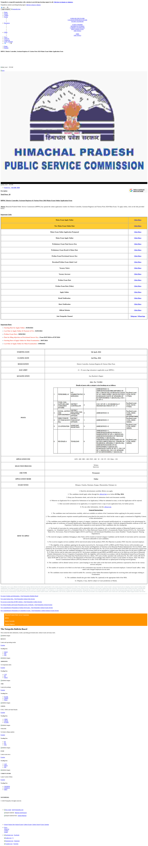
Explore (3, 645)
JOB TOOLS (77, 31)
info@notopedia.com (17, 809)
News (5, 37)
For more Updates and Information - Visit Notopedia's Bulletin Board (19, 596)
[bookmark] (2, 70)
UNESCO (7, 788)
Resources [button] (7, 23)
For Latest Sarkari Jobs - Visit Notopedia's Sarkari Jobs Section (18, 599)
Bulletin (6, 48)
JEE (5, 653)
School (6, 14)
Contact (6, 830)
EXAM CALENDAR (77, 21)
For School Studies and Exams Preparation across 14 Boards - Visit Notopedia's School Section (26, 604)
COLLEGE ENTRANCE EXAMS (77, 20)
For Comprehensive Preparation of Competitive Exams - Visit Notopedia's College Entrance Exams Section (30, 610)
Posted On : (12, 187)
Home (5, 12)
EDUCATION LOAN (77, 29)
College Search (36, 824)
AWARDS (7, 786)
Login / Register (8, 41)
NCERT (6, 722)
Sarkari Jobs (11, 824)
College (6, 15)
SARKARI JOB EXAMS (77, 18)
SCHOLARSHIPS (77, 24)
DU (5, 743)
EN (4, 7)
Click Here (137, 220)
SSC (5, 655)
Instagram (17, 841)
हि (7, 7)
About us (6, 38)
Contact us (7, 40)
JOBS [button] (5, 32)
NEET (6, 652)
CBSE (6, 719)
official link (103, 494)
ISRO (5, 789)
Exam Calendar (45, 824)
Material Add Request (21, 812)
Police (5, 700)
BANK (6, 697)
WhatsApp (141, 316)
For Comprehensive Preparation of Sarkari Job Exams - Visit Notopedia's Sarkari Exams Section (27, 607)
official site (107, 507)
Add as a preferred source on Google (138, 190)
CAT (5, 674)
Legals (6, 832)
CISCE (6, 721)
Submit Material (22, 815)
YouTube (15, 844)
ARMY (6, 698)
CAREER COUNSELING (77, 27)
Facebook (16, 835)
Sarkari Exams (19, 824)
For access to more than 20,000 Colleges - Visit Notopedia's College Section (21, 602)
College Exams (27, 824)
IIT (5, 676)
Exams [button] (6, 17)
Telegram (134, 316)
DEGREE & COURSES (77, 26)
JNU (5, 745)
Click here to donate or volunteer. (63, 2)
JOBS (77, 34)
